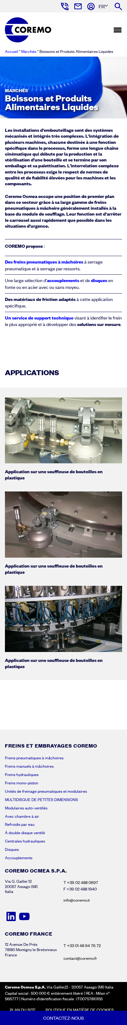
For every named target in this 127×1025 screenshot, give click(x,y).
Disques (12, 849)
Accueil (11, 51)
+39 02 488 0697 (82, 882)
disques (99, 280)
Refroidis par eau (20, 824)
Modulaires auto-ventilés (26, 808)
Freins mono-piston (21, 783)
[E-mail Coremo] (77, 6)
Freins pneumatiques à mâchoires (34, 758)
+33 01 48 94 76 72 (84, 945)
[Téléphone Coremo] (64, 6)
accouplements (63, 280)
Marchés (28, 51)
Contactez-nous (63, 1018)
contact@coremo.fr (80, 958)
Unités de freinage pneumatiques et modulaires (46, 791)
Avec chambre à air (22, 816)
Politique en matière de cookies (80, 1010)
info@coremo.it (76, 900)
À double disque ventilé (25, 832)
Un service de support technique (39, 318)
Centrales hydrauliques (25, 841)
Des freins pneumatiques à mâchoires (44, 262)
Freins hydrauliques (22, 774)
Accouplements (18, 857)
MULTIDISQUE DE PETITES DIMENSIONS (41, 799)
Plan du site (23, 1010)
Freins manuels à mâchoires (29, 766)
